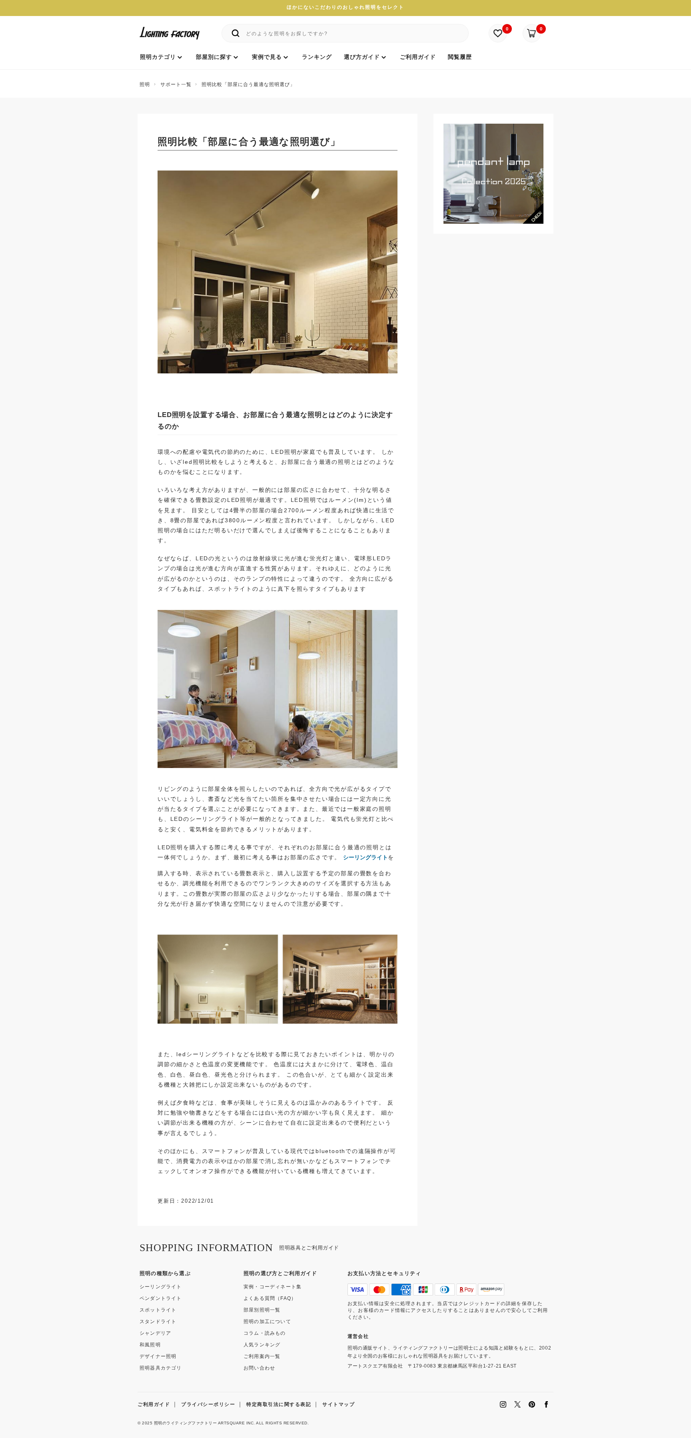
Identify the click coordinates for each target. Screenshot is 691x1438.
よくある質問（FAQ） (270, 1298)
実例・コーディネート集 (273, 1287)
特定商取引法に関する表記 (278, 1404)
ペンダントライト (161, 1298)
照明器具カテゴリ (161, 1368)
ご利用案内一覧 (262, 1356)
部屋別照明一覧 (262, 1310)
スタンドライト (158, 1321)
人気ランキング (262, 1345)
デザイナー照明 (158, 1356)
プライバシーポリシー (208, 1404)
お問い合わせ (259, 1368)
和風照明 (150, 1345)
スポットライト (158, 1310)
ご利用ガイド (154, 1404)
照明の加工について (267, 1321)
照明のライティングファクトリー (185, 1423)
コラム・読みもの (265, 1333)
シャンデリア (155, 1333)
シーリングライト (365, 857)
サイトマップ (338, 1404)
